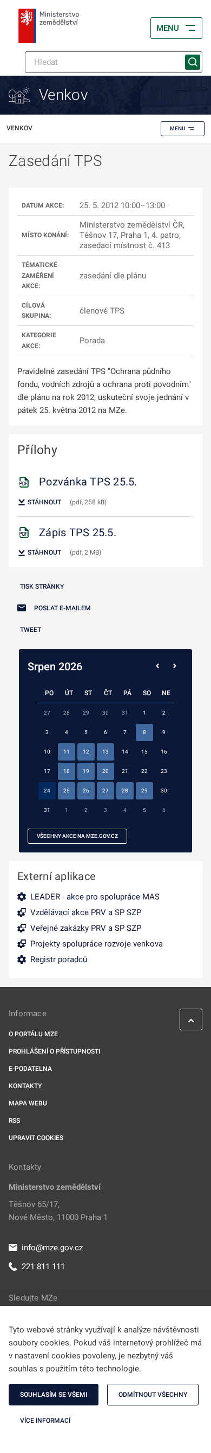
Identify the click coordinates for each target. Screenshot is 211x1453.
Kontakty (25, 1086)
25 (66, 791)
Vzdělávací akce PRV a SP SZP (85, 912)
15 (144, 752)
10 (47, 752)
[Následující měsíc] (174, 666)
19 (86, 771)
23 (164, 771)
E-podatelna (30, 1068)
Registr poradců (58, 959)
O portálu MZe (33, 1034)
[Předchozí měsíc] (157, 666)
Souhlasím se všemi (53, 1394)
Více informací (45, 1420)
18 (66, 771)
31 (47, 810)
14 (125, 752)
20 (105, 771)
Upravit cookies (36, 1138)
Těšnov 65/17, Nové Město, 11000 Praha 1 (58, 1210)
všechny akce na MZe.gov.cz (77, 836)
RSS (14, 1120)
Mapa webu (28, 1103)
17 (47, 771)
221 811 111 (43, 1266)
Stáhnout (43, 502)
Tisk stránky (42, 586)
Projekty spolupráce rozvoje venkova (96, 944)
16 (164, 752)
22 (144, 771)
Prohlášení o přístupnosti (54, 1051)
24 (47, 791)
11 (66, 752)
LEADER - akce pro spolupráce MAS (95, 897)
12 (86, 752)
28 (125, 791)
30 (164, 791)
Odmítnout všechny (152, 1394)
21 (125, 771)
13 (105, 752)
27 (105, 791)
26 (86, 791)
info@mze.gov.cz (52, 1247)
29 (144, 791)
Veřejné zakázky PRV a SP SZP (85, 928)
